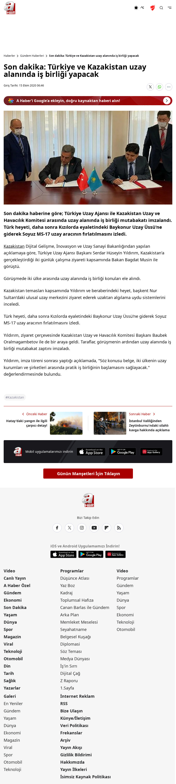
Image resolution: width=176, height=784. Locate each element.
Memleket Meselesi (79, 622)
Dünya (10, 622)
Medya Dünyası (75, 658)
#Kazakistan (15, 397)
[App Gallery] (151, 452)
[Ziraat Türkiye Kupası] (153, 8)
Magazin (12, 636)
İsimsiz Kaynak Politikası (85, 776)
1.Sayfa (67, 688)
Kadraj (66, 592)
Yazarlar (12, 688)
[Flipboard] (106, 527)
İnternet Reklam (77, 696)
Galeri (10, 696)
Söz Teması (71, 651)
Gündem (12, 592)
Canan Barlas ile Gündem (84, 607)
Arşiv (65, 740)
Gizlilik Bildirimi (76, 754)
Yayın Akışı (71, 747)
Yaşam (10, 614)
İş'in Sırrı (68, 666)
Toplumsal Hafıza (77, 600)
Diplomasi (70, 644)
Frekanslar (71, 733)
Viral (8, 644)
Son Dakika (15, 607)
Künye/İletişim (75, 718)
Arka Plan (69, 614)
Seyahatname (73, 629)
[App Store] (91, 452)
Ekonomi (13, 600)
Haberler (9, 56)
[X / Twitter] (69, 527)
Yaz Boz (67, 585)
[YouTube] (94, 527)
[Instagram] (81, 527)
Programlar (72, 571)
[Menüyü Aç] (169, 8)
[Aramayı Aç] (161, 8)
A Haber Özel (17, 585)
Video (9, 571)
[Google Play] (122, 452)
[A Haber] (10, 8)
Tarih (9, 673)
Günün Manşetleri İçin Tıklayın (88, 473)
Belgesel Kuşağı (75, 636)
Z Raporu (69, 680)
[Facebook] (57, 527)
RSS (64, 703)
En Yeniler (13, 703)
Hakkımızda (72, 762)
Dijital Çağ (70, 673)
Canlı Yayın (15, 578)
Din (7, 666)
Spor (8, 629)
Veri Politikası (74, 725)
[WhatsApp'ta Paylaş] (159, 87)
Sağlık (10, 680)
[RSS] (119, 527)
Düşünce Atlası (74, 578)
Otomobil (13, 658)
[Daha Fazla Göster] (168, 87)
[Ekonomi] (119, 7)
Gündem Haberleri (32, 56)
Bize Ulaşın (71, 711)
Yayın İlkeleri (73, 769)
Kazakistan (14, 246)
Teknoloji (13, 651)
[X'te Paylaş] (150, 87)
